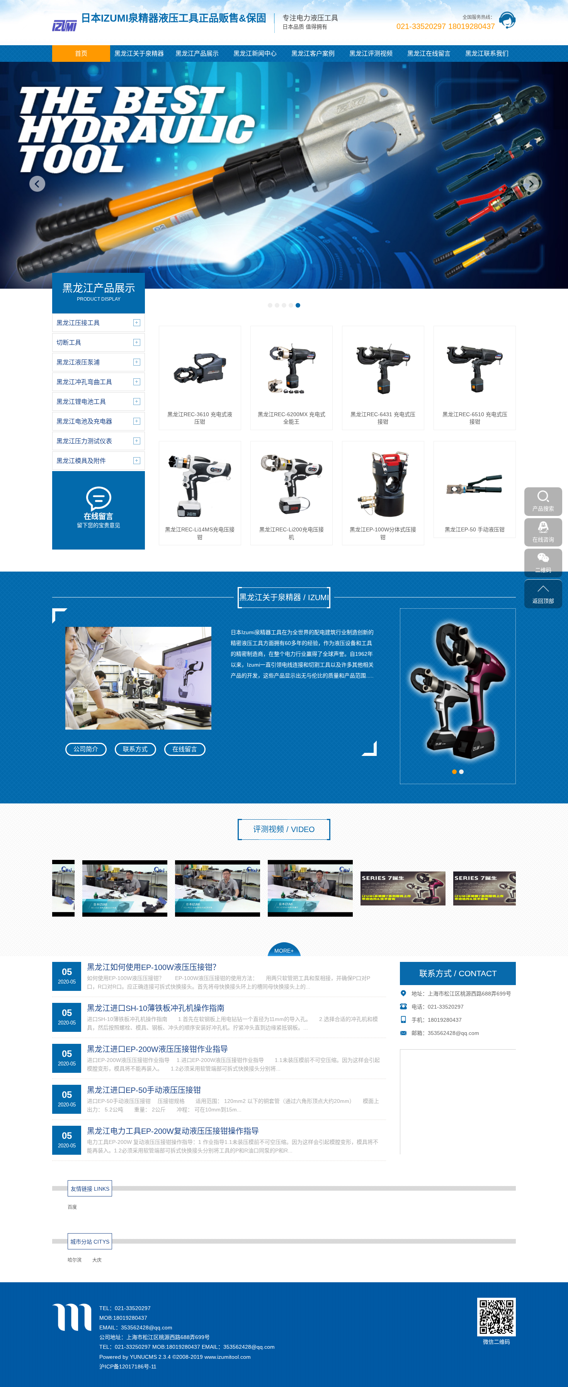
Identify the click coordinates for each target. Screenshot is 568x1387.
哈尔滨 (75, 1260)
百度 (72, 1207)
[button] (270, 305)
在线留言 (184, 749)
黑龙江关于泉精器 (139, 53)
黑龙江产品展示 (197, 53)
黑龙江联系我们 (486, 53)
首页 (81, 53)
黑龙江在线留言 (429, 53)
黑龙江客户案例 (313, 53)
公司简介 (85, 749)
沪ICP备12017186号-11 (127, 1366)
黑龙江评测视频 (371, 53)
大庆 (97, 1260)
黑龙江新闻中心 (255, 53)
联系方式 (135, 749)
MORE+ (284, 951)
